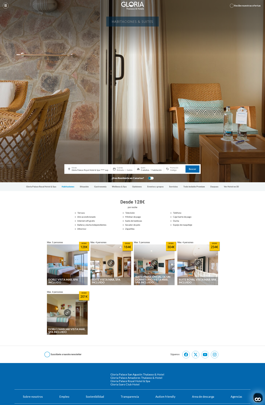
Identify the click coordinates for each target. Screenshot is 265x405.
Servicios (173, 186)
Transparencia (130, 396)
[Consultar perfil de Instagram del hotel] (214, 354)
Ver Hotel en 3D (231, 186)
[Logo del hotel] (132, 5)
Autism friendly (165, 396)
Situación (84, 186)
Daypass (214, 186)
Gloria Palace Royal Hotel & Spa (41, 186)
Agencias (236, 396)
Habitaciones (68, 186)
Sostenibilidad (95, 396)
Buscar (192, 169)
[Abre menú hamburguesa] (5, 5)
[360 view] (111, 263)
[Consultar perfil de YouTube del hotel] (205, 354)
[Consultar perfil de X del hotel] (195, 354)
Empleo (64, 396)
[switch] (150, 178)
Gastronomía (100, 186)
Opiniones (137, 186)
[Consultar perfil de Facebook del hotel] (186, 354)
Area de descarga (203, 396)
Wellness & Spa (119, 186)
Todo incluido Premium (194, 186)
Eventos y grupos (155, 186)
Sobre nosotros (33, 396)
